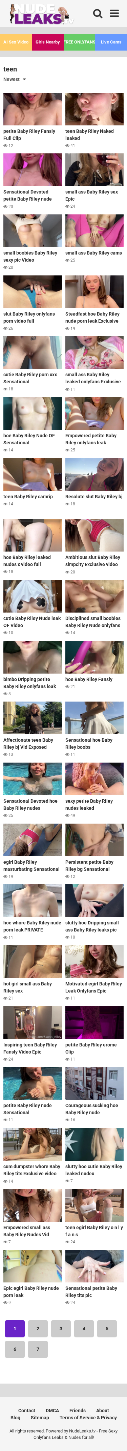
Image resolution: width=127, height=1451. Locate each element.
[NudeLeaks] (54, 15)
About (102, 1410)
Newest (11, 79)
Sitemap (40, 1417)
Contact (26, 1410)
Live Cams (111, 42)
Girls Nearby (48, 42)
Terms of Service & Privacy (88, 1417)
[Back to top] (114, 1437)
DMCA (52, 1410)
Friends (77, 1410)
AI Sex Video (15, 42)
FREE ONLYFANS (80, 42)
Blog (15, 1417)
